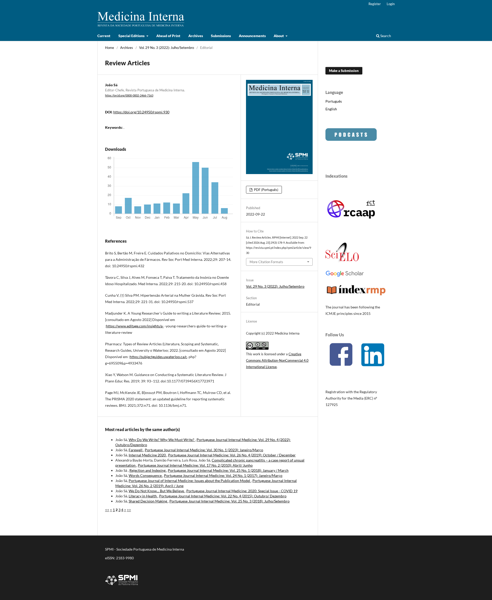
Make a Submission (344, 71)
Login (391, 4)
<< (107, 510)
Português (333, 101)
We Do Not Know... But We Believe (157, 491)
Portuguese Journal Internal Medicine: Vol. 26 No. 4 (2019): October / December (232, 455)
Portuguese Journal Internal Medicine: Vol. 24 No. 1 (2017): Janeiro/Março (223, 475)
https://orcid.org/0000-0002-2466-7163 (129, 95)
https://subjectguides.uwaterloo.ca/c (158, 357)
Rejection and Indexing (147, 470)
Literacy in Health (143, 496)
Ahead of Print (168, 36)
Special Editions (131, 36)
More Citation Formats (266, 262)
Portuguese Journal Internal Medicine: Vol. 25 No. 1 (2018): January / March (228, 470)
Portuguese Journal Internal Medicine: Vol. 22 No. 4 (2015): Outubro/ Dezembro (222, 496)
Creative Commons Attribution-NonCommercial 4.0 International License (277, 360)
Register (374, 4)
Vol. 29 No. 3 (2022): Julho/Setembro (166, 48)
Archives (195, 36)
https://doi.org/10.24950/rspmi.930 (141, 112)
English (331, 109)
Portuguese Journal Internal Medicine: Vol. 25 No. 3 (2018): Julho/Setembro (229, 501)
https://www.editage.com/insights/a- (135, 326)
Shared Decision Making (148, 501)
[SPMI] (121, 586)
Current (103, 36)
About (279, 36)
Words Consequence (145, 475)
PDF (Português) (265, 190)
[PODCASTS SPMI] (351, 139)
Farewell (136, 450)
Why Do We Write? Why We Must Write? (162, 439)
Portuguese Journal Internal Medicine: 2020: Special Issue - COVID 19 (242, 491)
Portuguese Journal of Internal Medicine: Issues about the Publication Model (190, 480)
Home (109, 48)
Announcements (252, 36)
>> (129, 510)
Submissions (221, 36)
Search (385, 36)
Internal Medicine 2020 (148, 455)
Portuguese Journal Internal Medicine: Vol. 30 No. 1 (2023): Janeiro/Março (204, 450)
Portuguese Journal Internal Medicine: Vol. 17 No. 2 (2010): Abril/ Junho (195, 465)
